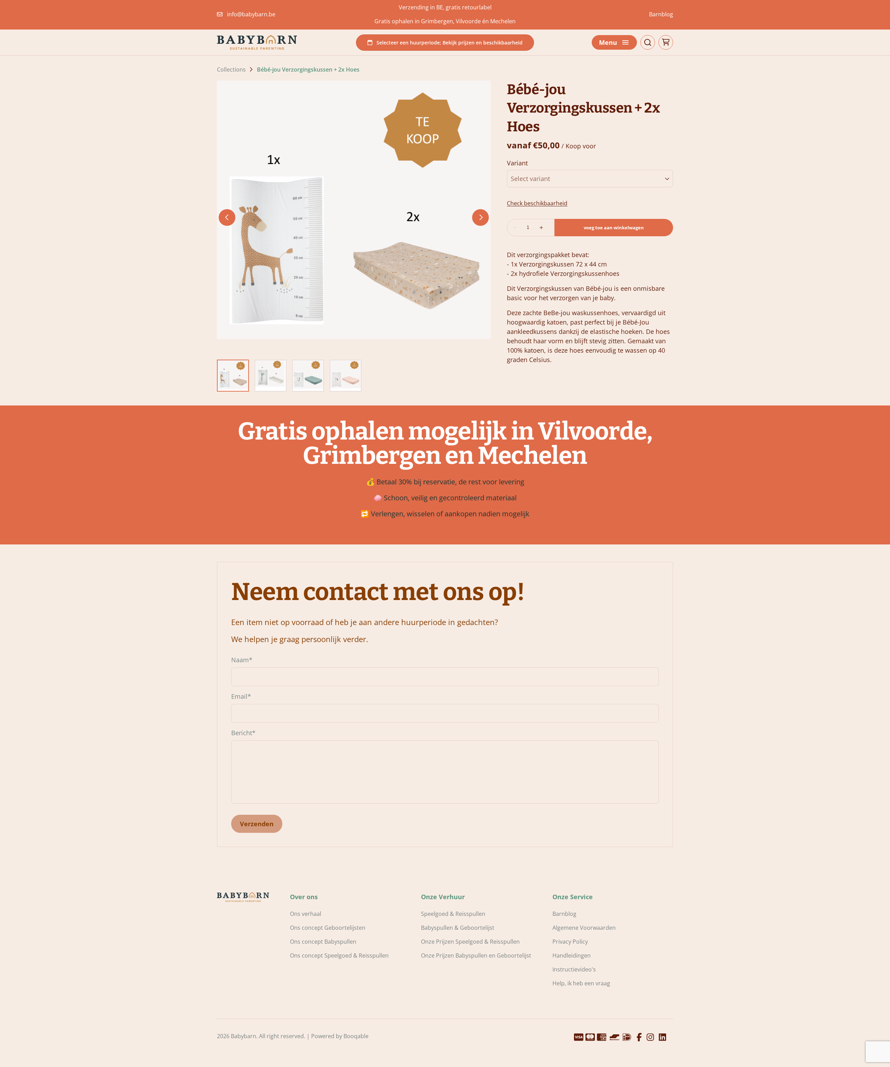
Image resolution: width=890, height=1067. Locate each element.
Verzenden (257, 824)
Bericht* (243, 733)
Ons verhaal (305, 914)
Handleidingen (571, 955)
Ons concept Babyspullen (323, 941)
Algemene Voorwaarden (584, 927)
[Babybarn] (257, 42)
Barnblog (661, 14)
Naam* (241, 660)
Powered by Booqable (340, 1036)
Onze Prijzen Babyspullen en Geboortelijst (476, 955)
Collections (231, 69)
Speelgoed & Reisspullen (453, 914)
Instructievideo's (574, 969)
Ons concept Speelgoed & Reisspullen (339, 955)
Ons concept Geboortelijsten (327, 927)
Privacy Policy (570, 941)
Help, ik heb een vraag (581, 983)
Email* (241, 696)
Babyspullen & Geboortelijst (457, 927)
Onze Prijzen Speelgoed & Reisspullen (470, 941)
